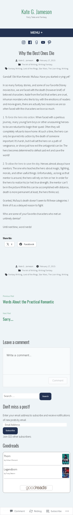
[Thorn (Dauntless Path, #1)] (65, 458)
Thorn (7, 456)
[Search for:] (21, 396)
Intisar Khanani (12, 460)
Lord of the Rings (30, 68)
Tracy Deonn (10, 473)
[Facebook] (30, 42)
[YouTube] (43, 42)
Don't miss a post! (16, 406)
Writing (65, 68)
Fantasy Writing (15, 68)
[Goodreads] (36, 42)
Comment (57, 380)
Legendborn (10, 469)
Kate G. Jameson (36, 11)
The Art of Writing (29, 64)
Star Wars (43, 68)
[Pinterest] (49, 42)
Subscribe (10, 430)
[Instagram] (24, 42)
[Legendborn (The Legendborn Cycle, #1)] (65, 472)
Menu (46, 32)
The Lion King (54, 68)
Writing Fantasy (45, 64)
